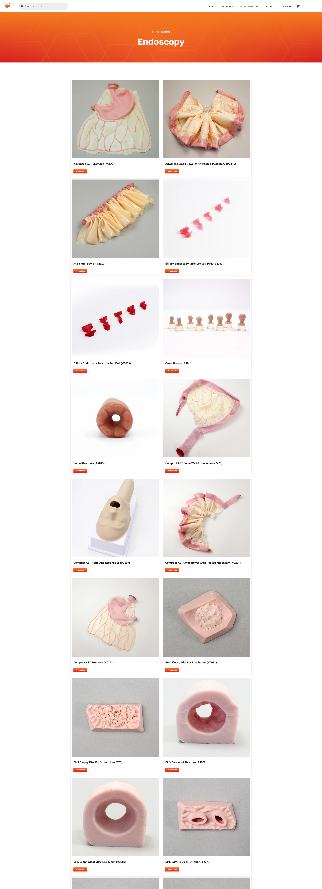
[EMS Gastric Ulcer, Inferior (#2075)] (206, 779)
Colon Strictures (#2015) (89, 463)
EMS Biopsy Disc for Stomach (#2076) (97, 762)
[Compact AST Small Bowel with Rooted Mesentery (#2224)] (206, 480)
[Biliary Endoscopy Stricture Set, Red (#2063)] (115, 281)
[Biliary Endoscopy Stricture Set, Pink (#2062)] (206, 181)
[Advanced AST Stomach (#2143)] (115, 81)
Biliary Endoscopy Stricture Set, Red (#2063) (102, 363)
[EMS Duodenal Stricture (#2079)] (206, 679)
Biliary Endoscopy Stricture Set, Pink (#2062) (194, 263)
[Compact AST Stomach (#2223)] (115, 580)
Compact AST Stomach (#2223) (93, 662)
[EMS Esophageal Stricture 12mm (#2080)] (115, 779)
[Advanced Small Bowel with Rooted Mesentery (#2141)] (206, 81)
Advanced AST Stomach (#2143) (94, 164)
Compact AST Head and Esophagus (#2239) (101, 562)
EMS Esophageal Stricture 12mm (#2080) (99, 862)
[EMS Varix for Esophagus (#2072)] (206, 879)
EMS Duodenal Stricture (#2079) (186, 762)
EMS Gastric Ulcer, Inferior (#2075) (187, 862)
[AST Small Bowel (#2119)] (115, 181)
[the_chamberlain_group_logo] (7, 4)
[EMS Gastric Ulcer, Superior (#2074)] (115, 879)
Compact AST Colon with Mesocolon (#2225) (193, 463)
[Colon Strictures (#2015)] (115, 380)
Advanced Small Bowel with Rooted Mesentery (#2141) (200, 164)
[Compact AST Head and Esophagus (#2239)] (115, 480)
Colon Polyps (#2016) (178, 363)
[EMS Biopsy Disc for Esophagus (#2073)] (206, 580)
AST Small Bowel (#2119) (89, 263)
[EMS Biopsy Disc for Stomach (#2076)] (115, 679)
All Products (163, 31)
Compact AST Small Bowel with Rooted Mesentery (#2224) (203, 562)
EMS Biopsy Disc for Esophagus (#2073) (191, 662)
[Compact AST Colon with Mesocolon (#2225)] (206, 380)
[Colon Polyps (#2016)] (206, 281)
